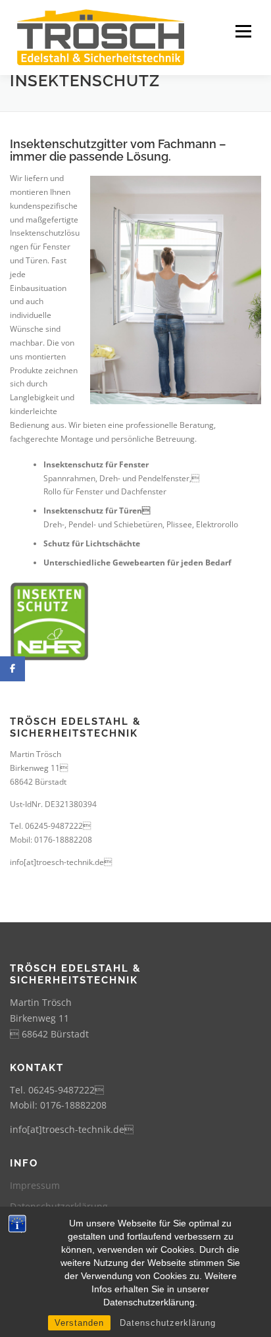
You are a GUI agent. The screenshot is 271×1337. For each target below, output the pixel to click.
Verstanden (79, 1323)
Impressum (35, 1185)
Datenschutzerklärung (168, 1323)
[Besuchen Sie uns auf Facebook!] (12, 668)
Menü (242, 31)
